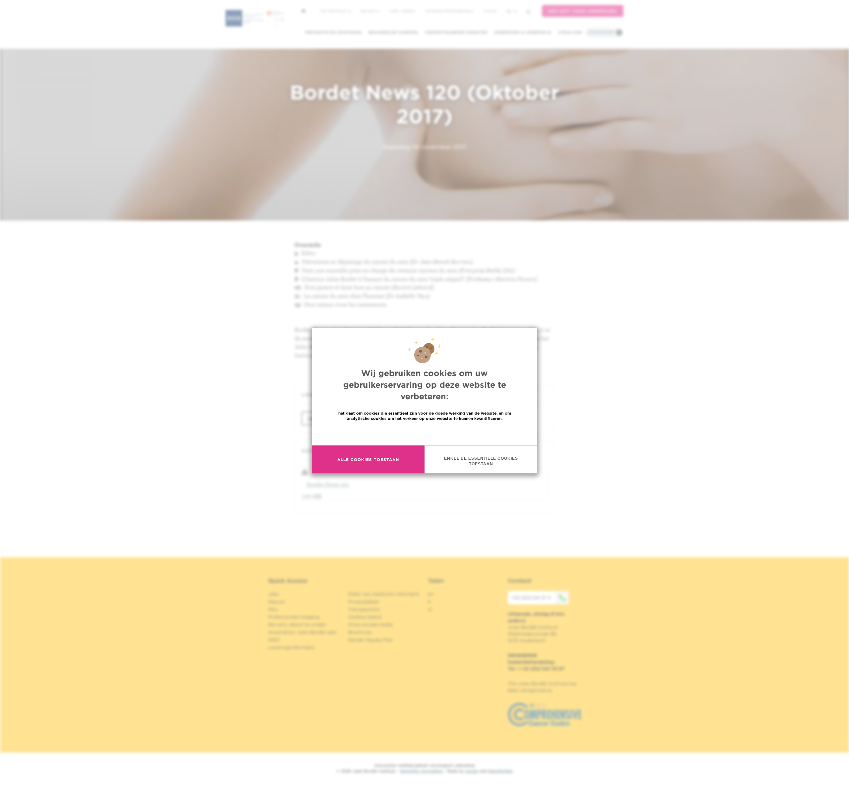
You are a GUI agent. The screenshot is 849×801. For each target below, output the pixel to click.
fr (429, 601)
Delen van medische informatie (383, 594)
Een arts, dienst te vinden (297, 624)
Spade (471, 770)
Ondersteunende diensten (456, 32)
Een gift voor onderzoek (583, 11)
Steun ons (570, 32)
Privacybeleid (363, 601)
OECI (274, 639)
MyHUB (490, 11)
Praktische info (601, 32)
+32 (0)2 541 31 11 (531, 597)
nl (509, 11)
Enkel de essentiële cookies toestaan (481, 461)
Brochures (360, 632)
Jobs (273, 594)
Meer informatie (424, 432)
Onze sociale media (370, 624)
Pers (273, 609)
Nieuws (368, 11)
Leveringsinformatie (291, 647)
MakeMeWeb (500, 770)
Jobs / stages (402, 11)
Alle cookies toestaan (368, 459)
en (430, 594)
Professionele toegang (293, 617)
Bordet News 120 (328, 484)
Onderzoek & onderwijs (522, 32)
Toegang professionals (449, 11)
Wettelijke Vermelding (421, 770)
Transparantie (364, 609)
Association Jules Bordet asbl (302, 632)
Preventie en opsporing (333, 32)
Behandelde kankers (393, 32)
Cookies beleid (364, 617)
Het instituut (333, 11)
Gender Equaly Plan (370, 639)
